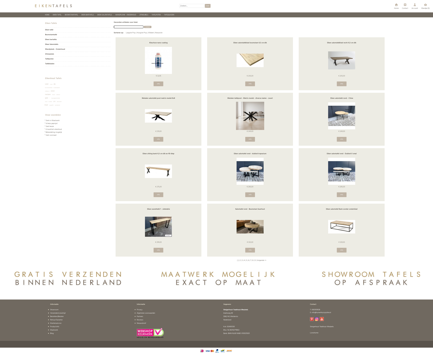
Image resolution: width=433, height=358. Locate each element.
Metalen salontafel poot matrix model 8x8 (158, 98)
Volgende (260, 260)
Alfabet (151, 32)
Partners (140, 316)
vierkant (58, 95)
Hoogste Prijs (142, 32)
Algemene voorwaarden (146, 313)
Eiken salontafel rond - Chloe (341, 98)
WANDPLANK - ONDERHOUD (125, 15)
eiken (53, 91)
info (158, 83)
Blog (52, 333)
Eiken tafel (49, 30)
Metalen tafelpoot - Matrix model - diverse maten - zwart (250, 98)
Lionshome (314, 332)
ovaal (51, 84)
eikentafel (59, 102)
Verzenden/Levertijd (58, 313)
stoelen (50, 102)
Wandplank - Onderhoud (55, 49)
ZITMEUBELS (143, 15)
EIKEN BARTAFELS (87, 15)
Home (396, 8)
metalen (48, 94)
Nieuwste (158, 32)
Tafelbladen (49, 63)
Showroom (54, 309)
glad (46, 98)
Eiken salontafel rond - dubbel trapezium (250, 153)
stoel (46, 102)
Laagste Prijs (131, 32)
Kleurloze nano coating (158, 42)
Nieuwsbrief (141, 323)
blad (46, 105)
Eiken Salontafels (51, 44)
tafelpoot (47, 91)
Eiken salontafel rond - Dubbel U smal (342, 153)
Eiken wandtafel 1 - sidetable (158, 209)
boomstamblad (48, 88)
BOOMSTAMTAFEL (71, 15)
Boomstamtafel (51, 34)
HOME (47, 15)
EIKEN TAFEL (57, 15)
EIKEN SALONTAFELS (104, 15)
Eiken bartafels (51, 39)
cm (54, 101)
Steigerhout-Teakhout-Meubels (322, 326)
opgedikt (51, 105)
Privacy (139, 309)
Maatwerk (54, 330)
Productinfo (54, 326)
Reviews (140, 319)
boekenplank (57, 88)
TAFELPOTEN (156, 15)
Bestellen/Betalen (57, 316)
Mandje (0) (425, 8)
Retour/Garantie (56, 319)
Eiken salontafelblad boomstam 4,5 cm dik (250, 42)
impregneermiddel (55, 98)
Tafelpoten (49, 59)
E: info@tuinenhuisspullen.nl (320, 312)
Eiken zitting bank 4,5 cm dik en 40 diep (158, 153)
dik (55, 84)
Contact (405, 8)
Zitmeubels (49, 54)
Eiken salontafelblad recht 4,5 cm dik (341, 42)
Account (415, 8)
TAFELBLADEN (169, 15)
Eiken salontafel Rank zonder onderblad (341, 209)
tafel (46, 84)
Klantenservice (55, 323)
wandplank (57, 105)
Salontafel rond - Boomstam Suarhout (250, 209)
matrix (53, 95)
